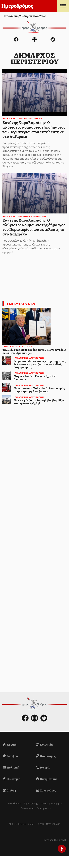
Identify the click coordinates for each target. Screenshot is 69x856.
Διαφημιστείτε (44, 808)
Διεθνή (11, 790)
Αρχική (11, 744)
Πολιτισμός (47, 756)
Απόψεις (12, 756)
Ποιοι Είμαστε (14, 803)
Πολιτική (12, 767)
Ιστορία (44, 767)
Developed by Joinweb (55, 839)
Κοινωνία (46, 744)
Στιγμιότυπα (48, 779)
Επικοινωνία (27, 808)
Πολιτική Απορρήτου (52, 803)
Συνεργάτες (47, 790)
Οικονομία (13, 779)
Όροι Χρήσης (31, 803)
